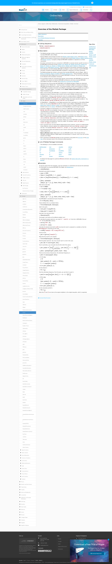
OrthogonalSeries (26, 339)
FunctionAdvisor (26, 241)
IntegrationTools (26, 272)
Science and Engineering (25, 492)
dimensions (25, 122)
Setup (24, 159)
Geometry (24, 75)
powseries (25, 362)
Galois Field (25, 243)
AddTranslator (26, 108)
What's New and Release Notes (27, 32)
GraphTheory (25, 262)
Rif (23, 378)
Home (39, 23)
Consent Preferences (63, 562)
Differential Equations (26, 54)
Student (24, 402)
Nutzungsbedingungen (49, 562)
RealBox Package (26, 94)
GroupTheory (25, 267)
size (24, 164)
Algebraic (24, 201)
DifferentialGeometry (27, 222)
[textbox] (45, 169)
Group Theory (25, 473)
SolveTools (25, 399)
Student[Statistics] (26, 428)
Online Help (48, 23)
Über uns (21, 535)
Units (24, 442)
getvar (24, 138)
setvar (24, 161)
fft (23, 130)
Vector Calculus (25, 452)
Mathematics (23, 44)
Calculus (23, 52)
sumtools (24, 436)
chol (24, 111)
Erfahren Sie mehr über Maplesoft (24, 553)
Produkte (59, 538)
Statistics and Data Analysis (26, 484)
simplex (24, 389)
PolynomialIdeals (26, 357)
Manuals (22, 514)
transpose (25, 169)
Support (43, 23)
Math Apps (23, 501)
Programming (23, 487)
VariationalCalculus (26, 444)
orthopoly (25, 341)
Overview (25, 103)
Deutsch (32, 560)
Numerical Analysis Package (28, 190)
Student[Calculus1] (26, 407)
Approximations (26, 172)
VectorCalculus (26, 447)
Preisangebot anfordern (88, 7)
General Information (26, 46)
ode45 (24, 151)
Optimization (24, 193)
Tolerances (25, 439)
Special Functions (25, 450)
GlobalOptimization (26, 259)
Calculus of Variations (26, 457)
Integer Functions (26, 177)
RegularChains (25, 376)
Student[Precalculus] (27, 426)
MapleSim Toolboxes (25, 525)
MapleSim (23, 522)
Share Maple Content (25, 41)
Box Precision (25, 188)
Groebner (25, 264)
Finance (23, 70)
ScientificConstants (26, 384)
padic (24, 344)
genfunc (24, 249)
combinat (24, 204)
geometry (24, 254)
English (24, 560)
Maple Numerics (26, 182)
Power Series (24, 468)
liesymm (24, 291)
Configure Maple (24, 517)
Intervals (24, 180)
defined (24, 116)
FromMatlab (25, 132)
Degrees (24, 214)
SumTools (24, 434)
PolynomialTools (26, 360)
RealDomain (25, 373)
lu (23, 143)
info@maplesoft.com (44, 545)
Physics (22, 481)
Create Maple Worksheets (26, 34)
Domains (24, 233)
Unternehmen (60, 549)
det (24, 119)
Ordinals (24, 331)
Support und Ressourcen (62, 546)
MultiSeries (25, 317)
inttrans (24, 278)
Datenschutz (56, 562)
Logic (24, 302)
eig (23, 124)
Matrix (24, 145)
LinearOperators (26, 299)
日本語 (36, 560)
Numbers (23, 479)
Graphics (23, 489)
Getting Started (24, 29)
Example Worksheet (27, 106)
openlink (25, 153)
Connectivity (23, 494)
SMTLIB (24, 394)
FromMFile (25, 135)
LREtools (24, 304)
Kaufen (59, 543)
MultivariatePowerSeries (27, 320)
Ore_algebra (25, 333)
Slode (24, 391)
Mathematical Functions (26, 83)
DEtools (24, 217)
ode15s (24, 148)
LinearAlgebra (25, 294)
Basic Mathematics (25, 455)
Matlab (24, 100)
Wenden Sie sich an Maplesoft (76, 7)
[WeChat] (50, 551)
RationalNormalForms (27, 370)
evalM (24, 127)
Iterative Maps (25, 78)
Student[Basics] (26, 405)
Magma (24, 307)
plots (24, 349)
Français (28, 560)
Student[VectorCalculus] (27, 431)
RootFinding (25, 381)
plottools (24, 352)
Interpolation (25, 275)
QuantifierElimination (27, 368)
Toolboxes (23, 520)
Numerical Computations (27, 89)
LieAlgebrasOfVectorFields (28, 288)
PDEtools (24, 346)
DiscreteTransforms (27, 175)
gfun (23, 257)
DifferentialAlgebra (26, 220)
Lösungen (59, 541)
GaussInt (24, 246)
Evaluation (24, 64)
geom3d (24, 251)
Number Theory (25, 86)
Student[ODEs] (26, 423)
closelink (25, 114)
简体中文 (40, 560)
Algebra (23, 49)
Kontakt (40, 535)
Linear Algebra (24, 81)
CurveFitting (25, 212)
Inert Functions (25, 476)
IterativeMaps (25, 280)
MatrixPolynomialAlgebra (27, 315)
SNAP (24, 397)
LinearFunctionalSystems (28, 296)
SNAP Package (25, 185)
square (24, 167)
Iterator (24, 283)
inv (24, 140)
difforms (24, 227)
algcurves (24, 198)
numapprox (25, 323)
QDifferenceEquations (27, 365)
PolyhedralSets (25, 354)
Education (23, 504)
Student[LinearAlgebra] (27, 410)
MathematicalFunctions (27, 309)
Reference (23, 509)
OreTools (24, 336)
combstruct (25, 206)
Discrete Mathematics (26, 61)
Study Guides (23, 506)
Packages (23, 196)
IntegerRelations (26, 270)
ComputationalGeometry (27, 209)
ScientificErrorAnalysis (27, 386)
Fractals (23, 73)
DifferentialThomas (26, 225)
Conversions (24, 460)
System (22, 512)
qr (23, 156)
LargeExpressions (26, 286)
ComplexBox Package (27, 91)
